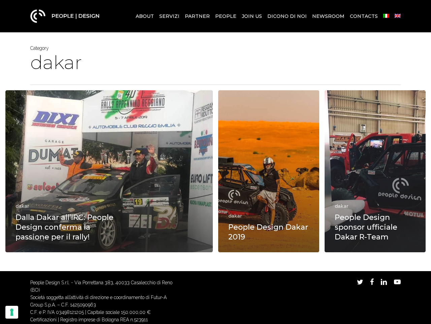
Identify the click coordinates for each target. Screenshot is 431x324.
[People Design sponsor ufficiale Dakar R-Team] (375, 171)
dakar (22, 206)
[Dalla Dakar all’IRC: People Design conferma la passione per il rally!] (109, 171)
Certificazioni (43, 319)
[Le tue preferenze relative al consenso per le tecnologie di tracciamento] (11, 312)
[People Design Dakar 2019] (268, 171)
